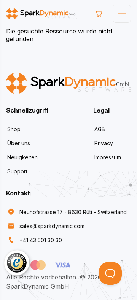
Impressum (107, 157)
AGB (99, 129)
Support (17, 171)
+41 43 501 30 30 (40, 240)
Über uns (18, 143)
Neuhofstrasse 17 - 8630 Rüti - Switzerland (73, 212)
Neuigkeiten (22, 157)
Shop (14, 129)
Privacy (103, 143)
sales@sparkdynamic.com (51, 226)
